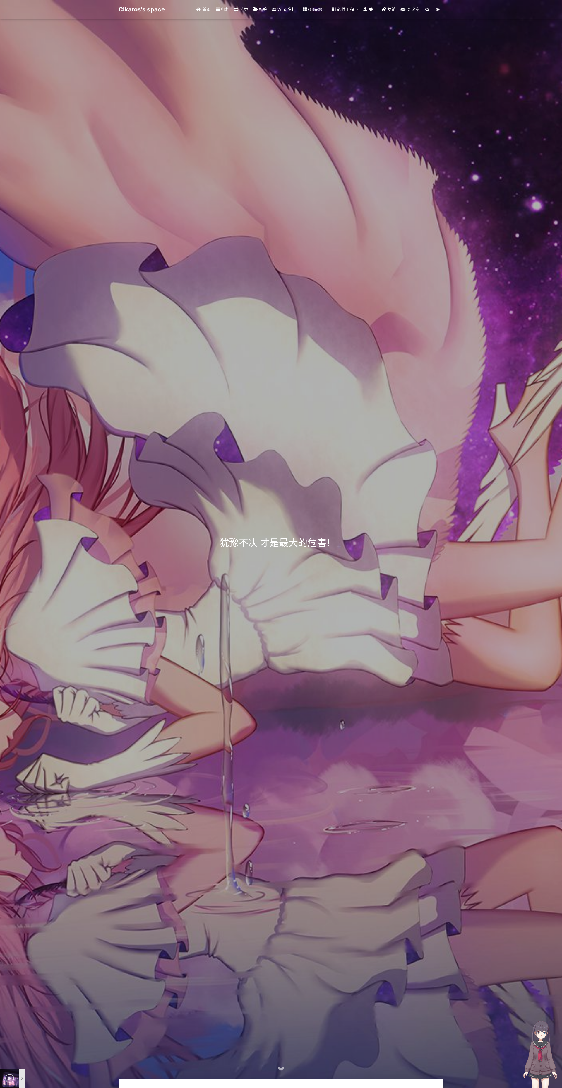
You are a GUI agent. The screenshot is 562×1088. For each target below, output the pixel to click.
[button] (285, 9)
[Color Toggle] (438, 9)
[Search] (427, 9)
